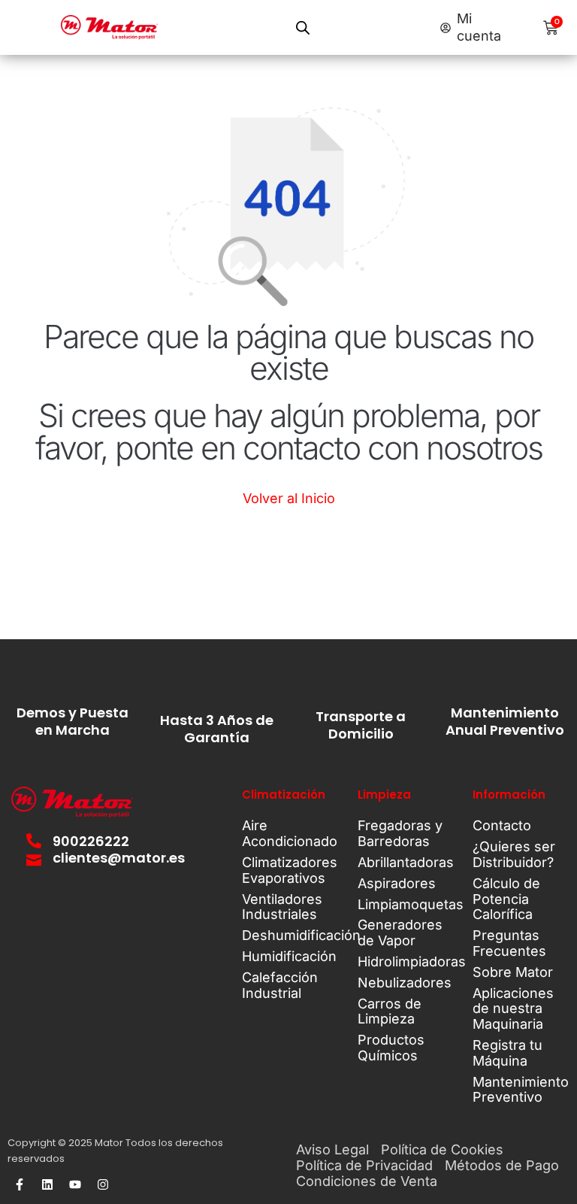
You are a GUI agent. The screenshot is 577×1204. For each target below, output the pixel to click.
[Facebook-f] (20, 1184)
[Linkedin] (47, 1184)
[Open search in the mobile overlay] (302, 27)
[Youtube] (75, 1184)
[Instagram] (103, 1184)
